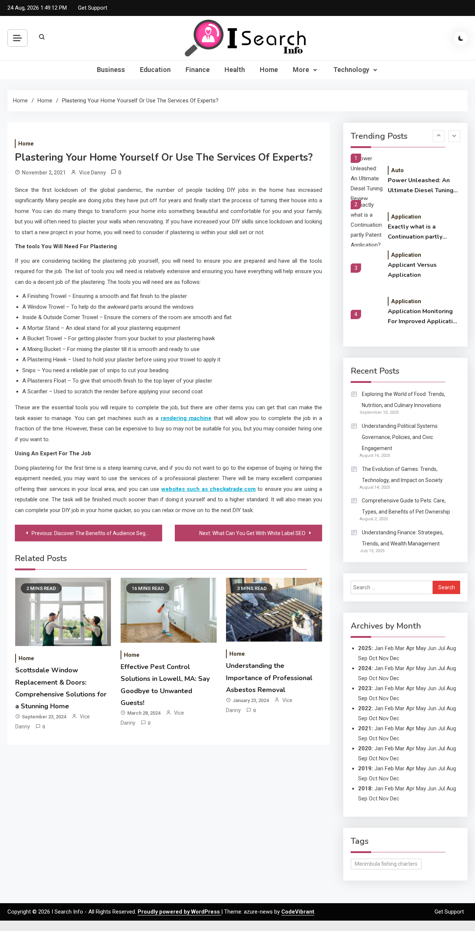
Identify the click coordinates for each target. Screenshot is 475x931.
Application (406, 216)
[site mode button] (461, 38)
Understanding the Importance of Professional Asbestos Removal (269, 677)
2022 (364, 708)
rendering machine (186, 418)
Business (111, 69)
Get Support (92, 7)
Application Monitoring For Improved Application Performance (424, 317)
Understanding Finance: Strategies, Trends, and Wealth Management (402, 538)
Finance (198, 69)
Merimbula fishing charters (386, 864)
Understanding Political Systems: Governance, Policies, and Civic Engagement (400, 437)
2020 (364, 748)
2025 (364, 648)
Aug (451, 648)
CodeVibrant (297, 911)
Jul (441, 648)
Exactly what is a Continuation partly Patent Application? (416, 232)
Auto (397, 170)
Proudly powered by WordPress (179, 911)
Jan (378, 648)
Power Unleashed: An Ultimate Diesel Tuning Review (420, 186)
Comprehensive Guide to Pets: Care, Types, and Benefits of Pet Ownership (406, 506)
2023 (364, 688)
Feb (389, 648)
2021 (364, 728)
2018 (364, 788)
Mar (399, 648)
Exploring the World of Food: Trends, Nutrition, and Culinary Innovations (403, 399)
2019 (364, 768)
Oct (373, 678)
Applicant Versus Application (412, 270)
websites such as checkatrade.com (208, 489)
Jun (432, 648)
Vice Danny (92, 173)
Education (155, 69)
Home (269, 69)
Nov (384, 678)
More (301, 69)
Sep (362, 658)
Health (235, 69)
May (421, 668)
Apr (410, 668)
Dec (394, 698)
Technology (351, 69)
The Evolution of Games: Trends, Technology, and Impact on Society (402, 474)
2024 (364, 668)
